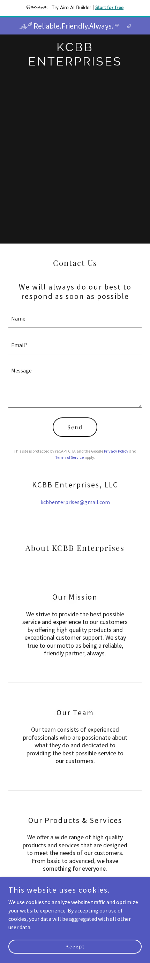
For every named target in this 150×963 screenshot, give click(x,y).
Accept (75, 946)
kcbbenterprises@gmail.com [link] (75, 502)
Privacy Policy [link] (116, 451)
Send (75, 427)
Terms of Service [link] (69, 457)
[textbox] (75, 319)
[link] (75, 63)
